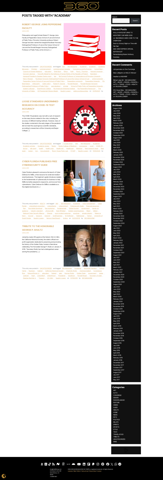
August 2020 (117, 284)
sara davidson (56, 86)
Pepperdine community (75, 81)
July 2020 (116, 287)
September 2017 (118, 370)
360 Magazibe (67, 268)
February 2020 (118, 299)
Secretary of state (96, 276)
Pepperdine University (92, 81)
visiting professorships (80, 91)
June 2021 (116, 260)
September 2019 (118, 311)
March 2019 (117, 326)
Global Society (74, 208)
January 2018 (117, 360)
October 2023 (118, 191)
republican (71, 276)
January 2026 (118, 125)
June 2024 (116, 172)
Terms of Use (84, 471)
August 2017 (117, 372)
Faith (72, 71)
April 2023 (116, 206)
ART (114, 390)
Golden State (81, 273)
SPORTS (116, 427)
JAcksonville (49, 211)
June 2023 (116, 201)
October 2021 (117, 250)
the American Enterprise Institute (64, 89)
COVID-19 (99, 146)
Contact (99, 471)
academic (92, 67)
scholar (65, 86)
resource (39, 216)
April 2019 (116, 323)
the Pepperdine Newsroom (86, 89)
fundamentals (61, 208)
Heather (116, 76)
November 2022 (118, 218)
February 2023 (118, 211)
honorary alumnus (29, 74)
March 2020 (117, 296)
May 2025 (116, 145)
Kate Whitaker (61, 211)
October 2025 (118, 133)
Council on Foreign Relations (32, 71)
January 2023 (117, 213)
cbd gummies (117, 69)
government (85, 208)
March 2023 (117, 209)
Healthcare (70, 148)
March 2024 (117, 179)
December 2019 (118, 304)
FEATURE (116, 402)
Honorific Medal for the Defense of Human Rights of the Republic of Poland (63, 74)
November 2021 (118, 248)
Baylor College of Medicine (68, 146)
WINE (115, 442)
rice (36, 151)
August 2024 (117, 167)
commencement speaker (61, 69)
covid (91, 146)
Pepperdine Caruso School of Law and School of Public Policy (44, 81)
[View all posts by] (104, 91)
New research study (91, 148)
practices (76, 213)
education (48, 71)
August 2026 (117, 108)
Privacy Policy (92, 471)
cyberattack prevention (37, 206)
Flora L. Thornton (82, 71)
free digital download (35, 208)
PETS (115, 417)
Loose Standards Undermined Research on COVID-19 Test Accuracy (40, 105)
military (95, 211)
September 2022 (119, 223)
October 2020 (118, 279)
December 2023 (118, 187)
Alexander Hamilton (90, 268)
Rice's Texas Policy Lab (60, 151)
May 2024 (116, 174)
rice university (44, 151)
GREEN (115, 405)
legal (33, 276)
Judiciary (26, 276)
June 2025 (116, 142)
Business (32, 271)
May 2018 (116, 350)
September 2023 (119, 194)
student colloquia (28, 89)
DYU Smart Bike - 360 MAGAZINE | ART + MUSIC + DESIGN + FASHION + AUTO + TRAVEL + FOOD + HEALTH (125, 92)
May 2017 (116, 380)
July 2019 (116, 316)
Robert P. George (59, 84)
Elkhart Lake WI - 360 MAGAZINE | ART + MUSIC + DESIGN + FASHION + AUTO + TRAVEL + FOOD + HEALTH (125, 82)
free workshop (50, 208)
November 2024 (118, 160)
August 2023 (117, 196)
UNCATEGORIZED (46, 67)
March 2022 (117, 238)
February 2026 (118, 123)
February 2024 (118, 182)
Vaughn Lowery (65, 91)
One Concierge (130, 69)
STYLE (115, 429)
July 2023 (116, 199)
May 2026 (116, 116)
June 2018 (116, 348)
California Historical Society (54, 271)
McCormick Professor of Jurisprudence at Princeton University (79, 76)
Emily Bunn (57, 71)
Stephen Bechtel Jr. (29, 278)
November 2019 (118, 306)
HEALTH (42, 204)
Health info (60, 148)
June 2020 (116, 289)
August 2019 (117, 314)
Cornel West (98, 69)
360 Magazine (72, 67)
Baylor (54, 146)
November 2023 (118, 189)
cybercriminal (63, 206)
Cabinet (40, 271)
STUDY (73, 151)
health (41, 148)
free (24, 208)
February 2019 (118, 328)
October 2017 (117, 367)
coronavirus (83, 146)
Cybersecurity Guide (77, 206)
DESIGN (115, 398)
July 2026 (116, 111)
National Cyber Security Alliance (33, 213)
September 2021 (118, 253)
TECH (115, 432)
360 (63, 67)
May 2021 (116, 262)
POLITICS (116, 420)
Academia (83, 67)
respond (47, 216)
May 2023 (116, 204)
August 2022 (117, 226)
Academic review (43, 146)
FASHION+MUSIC (119, 400)
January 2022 (117, 243)
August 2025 (117, 138)
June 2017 (116, 377)
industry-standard (37, 211)
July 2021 (116, 257)
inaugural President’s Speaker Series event (37, 76)
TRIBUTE (116, 437)
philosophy (36, 84)
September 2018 (118, 341)
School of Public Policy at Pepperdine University (87, 86)
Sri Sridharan (69, 216)
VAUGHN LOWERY (121, 86)
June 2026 (116, 113)
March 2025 (117, 150)
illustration (93, 74)
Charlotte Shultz (71, 271)
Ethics (66, 71)
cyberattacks (51, 206)
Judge (101, 273)
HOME (115, 412)
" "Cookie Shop (67, 144)
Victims (65, 218)
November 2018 (118, 336)
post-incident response (63, 213)
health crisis (50, 148)
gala (60, 273)
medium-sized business (76, 211)
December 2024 (118, 157)
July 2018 (116, 345)
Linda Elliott (41, 276)
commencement (45, 69)
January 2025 (117, 155)
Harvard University (96, 71)
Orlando (49, 213)
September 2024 (119, 165)
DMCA (78, 471)
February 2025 (118, 152)
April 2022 (116, 235)
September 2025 (119, 135)
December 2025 (118, 128)
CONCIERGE (117, 395)
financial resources (92, 206)
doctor (25, 148)
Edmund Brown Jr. (34, 273)
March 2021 (117, 267)
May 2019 (116, 321)
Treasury (42, 278)
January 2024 (117, 184)
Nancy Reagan (28, 79)
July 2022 (116, 228)
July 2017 (116, 375)
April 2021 (116, 265)
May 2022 (116, 233)
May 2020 (116, 292)
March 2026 (117, 120)
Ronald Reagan (73, 84)
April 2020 (116, 294)
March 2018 (117, 355)
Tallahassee (80, 216)
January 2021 (117, 272)
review (30, 151)
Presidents (61, 276)
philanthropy (51, 276)
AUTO (115, 393)
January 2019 (117, 331)
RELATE (115, 422)
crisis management (89, 204)
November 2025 (118, 130)
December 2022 (118, 216)
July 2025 (116, 140)
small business (57, 216)
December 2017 (118, 363)
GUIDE (115, 407)
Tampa (89, 216)
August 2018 (117, 343)
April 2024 (116, 177)
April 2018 (116, 353)
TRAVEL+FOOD (118, 434)
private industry (87, 213)
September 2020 (119, 282)
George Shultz (69, 273)
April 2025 (116, 147)
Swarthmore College (44, 89)
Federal (54, 273)
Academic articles (29, 146)
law (55, 76)
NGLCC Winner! (131, 73)
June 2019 (116, 318)
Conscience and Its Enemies (82, 69)
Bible (75, 471)
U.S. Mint (50, 278)
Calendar (70, 471)
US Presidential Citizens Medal (47, 91)
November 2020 (118, 277)
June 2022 (116, 231)
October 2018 (118, 338)
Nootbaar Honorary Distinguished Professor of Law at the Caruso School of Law (62, 79)
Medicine (79, 148)
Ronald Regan (82, 276)
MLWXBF (124, 76)
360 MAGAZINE (89, 218)
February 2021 (118, 270)
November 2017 (118, 365)
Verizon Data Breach (53, 218)
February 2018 (118, 358)
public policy (46, 84)
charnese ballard (85, 271)
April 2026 (116, 118)
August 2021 (117, 255)
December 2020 (118, 275)
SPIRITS (116, 424)
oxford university (97, 79)
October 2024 (118, 162)
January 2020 (118, 301)
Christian (34, 69)
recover (30, 216)
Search (114, 17)
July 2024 (116, 169)
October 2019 (118, 309)
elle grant (33, 148)
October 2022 (118, 221)
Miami (88, 211)
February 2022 (118, 240)
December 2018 (118, 333)
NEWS (115, 415)
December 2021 (118, 245)
